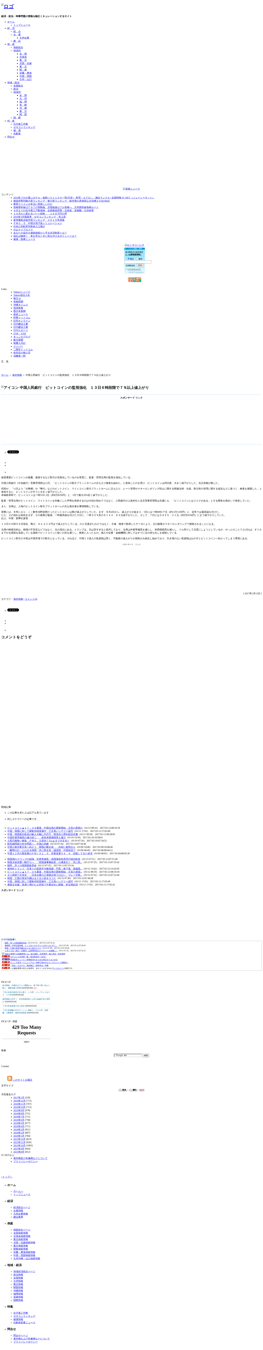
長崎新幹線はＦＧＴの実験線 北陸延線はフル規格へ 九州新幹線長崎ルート (56, 207)
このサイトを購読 (22, 1080)
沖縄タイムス (20, 304)
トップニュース (21, 25)
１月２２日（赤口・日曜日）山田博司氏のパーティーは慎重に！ (31, 951)
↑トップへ (6, 1177)
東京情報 (18, 1284)
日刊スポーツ (20, 330)
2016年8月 (18, 1113)
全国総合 (18, 85)
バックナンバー (134, 269)
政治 (15, 89)
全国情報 (18, 1278)
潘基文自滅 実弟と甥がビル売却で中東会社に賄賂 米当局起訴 (42, 884)
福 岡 (23, 101)
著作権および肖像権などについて (31, 1338)
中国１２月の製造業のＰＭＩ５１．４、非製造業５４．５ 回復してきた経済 (50, 853)
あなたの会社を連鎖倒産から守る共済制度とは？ (40, 233)
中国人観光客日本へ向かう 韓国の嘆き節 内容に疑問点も (41, 847)
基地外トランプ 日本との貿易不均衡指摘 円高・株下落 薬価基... (44, 868)
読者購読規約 (130, 265)
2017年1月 (18, 1097)
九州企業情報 (20, 1213)
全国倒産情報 (20, 1233)
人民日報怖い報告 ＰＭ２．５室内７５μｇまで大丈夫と (38, 840)
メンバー (18, 346)
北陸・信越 (25, 63)
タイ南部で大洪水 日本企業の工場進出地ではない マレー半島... (44, 875)
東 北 (23, 60)
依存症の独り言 (21, 352)
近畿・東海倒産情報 (24, 1252)
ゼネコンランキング (24, 127)
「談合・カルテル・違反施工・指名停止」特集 (29, 965)
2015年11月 (19, 1142)
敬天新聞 (18, 340)
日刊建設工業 (20, 324)
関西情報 (18, 1287)
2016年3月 (18, 1129)
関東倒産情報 (20, 1249)
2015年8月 (18, 1152)
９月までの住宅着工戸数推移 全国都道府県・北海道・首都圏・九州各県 (53, 210)
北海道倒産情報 (21, 1236)
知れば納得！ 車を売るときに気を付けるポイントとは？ (45, 236)
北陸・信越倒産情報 (24, 1242)
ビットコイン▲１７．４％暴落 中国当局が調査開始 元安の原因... (44, 872)
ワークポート (57, 968)
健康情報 (18, 1319)
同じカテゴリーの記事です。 (23, 819)
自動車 (17, 133)
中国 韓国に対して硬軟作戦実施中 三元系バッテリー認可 (40, 831)
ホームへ (18, 1191)
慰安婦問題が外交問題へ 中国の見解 (28, 844)
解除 (140, 259)
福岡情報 (18, 1294)
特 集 (11, 121)
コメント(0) (31, 599)
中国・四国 (25, 76)
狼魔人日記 (19, 343)
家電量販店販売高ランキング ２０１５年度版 (39, 220)
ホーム (11, 22)
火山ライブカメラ (23, 229)
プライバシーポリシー (25, 1161)
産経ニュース (20, 314)
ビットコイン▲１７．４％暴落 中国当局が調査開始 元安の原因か (45, 828)
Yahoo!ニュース (21, 292)
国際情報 (18, 1300)
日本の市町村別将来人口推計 (29, 226)
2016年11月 (19, 1104)
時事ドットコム (21, 317)
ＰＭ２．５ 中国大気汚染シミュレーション (37, 223)
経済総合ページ (21, 1207)
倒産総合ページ (21, 1229)
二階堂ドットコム (23, 349)
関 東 (23, 69)
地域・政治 (13, 82)
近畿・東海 (25, 73)
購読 (132, 259)
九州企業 (24, 38)
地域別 (17, 50)
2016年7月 (18, 1116)
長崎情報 (18, 1297)
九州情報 (18, 1281)
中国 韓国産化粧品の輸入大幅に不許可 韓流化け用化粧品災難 (42, 834)
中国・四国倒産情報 (24, 1255)
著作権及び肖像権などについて (30, 1158)
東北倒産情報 (20, 1239)
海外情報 (17, 375)
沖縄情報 (18, 1290)
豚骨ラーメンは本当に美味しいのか (32, 204)
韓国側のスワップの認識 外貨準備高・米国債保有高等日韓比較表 (43, 859)
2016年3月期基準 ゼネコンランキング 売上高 (39, 217)
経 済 (11, 28)
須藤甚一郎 (19, 356)
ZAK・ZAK (19, 333)
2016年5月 (18, 1123)
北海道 (23, 57)
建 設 (17, 41)
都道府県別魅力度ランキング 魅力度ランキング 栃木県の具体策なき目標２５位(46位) (61, 201)
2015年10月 (19, 1145)
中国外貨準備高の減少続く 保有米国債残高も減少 (36, 837)
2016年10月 (19, 1107)
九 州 (23, 98)
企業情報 (18, 1210)
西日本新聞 (19, 311)
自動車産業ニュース (24, 1322)
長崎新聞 (18, 301)
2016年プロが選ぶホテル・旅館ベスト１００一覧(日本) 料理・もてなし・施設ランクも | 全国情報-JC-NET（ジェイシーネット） (84, 197)
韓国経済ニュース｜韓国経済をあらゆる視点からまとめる (34, 960)
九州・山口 (25, 79)
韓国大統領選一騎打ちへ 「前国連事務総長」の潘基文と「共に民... (44, 862)
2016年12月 (19, 1100)
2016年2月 (18, 1132)
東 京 (23, 66)
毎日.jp (17, 298)
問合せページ (20, 1335)
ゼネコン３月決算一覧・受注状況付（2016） (28, 957)
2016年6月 (18, 1120)
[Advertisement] (131, 148)
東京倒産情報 (20, 1245)
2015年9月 (18, 1148)
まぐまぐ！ (140, 272)
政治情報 (18, 1274)
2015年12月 (19, 1139)
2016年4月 (18, 1126)
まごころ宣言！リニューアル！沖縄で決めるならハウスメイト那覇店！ (39, 963)
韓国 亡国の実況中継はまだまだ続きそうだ (31, 878)
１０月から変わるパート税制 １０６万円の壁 (40, 213)
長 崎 (23, 105)
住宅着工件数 (20, 124)
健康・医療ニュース (24, 239)
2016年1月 (18, 1136)
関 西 (23, 114)
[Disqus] (131, 683)
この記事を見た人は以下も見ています (28, 812)
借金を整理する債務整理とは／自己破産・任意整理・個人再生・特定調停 (35, 954)
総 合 (17, 31)
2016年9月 (18, 1110)
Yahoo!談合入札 (21, 295)
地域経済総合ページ (24, 1271)
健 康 (17, 130)
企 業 (17, 34)
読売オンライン (21, 320)
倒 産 (11, 44)
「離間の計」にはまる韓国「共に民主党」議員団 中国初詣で (41, 850)
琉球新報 (18, 308)
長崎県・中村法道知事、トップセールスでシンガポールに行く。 (31, 945)
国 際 (17, 117)
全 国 (23, 53)
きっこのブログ (21, 336)
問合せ (11, 137)
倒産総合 (18, 47)
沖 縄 (23, 108)
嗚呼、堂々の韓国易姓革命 (22, 865)
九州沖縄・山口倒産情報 (26, 1258)
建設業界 (18, 1217)
